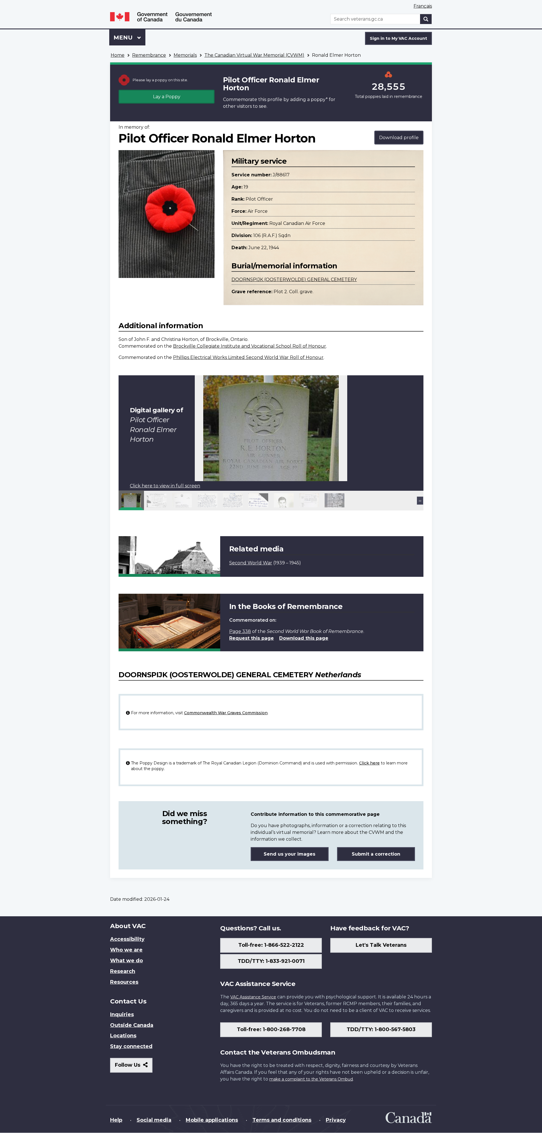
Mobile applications (212, 1120)
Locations (123, 1036)
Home (117, 55)
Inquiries (122, 1014)
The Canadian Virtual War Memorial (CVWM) (254, 55)
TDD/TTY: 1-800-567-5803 (381, 1029)
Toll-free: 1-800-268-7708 (271, 1029)
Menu (123, 37)
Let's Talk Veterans (381, 945)
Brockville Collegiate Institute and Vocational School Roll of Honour (249, 346)
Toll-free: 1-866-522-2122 (271, 945)
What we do (126, 960)
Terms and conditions (281, 1120)
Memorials (185, 55)
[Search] (426, 19)
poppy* (319, 99)
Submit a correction (376, 854)
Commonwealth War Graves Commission (226, 712)
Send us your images (289, 854)
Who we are (126, 950)
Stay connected (131, 1046)
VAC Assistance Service (253, 997)
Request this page (251, 638)
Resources (124, 982)
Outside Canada (131, 1025)
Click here (369, 763)
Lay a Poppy (166, 96)
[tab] (131, 500)
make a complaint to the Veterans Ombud (311, 1079)
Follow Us (133, 1067)
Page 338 (240, 631)
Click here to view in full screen (165, 485)
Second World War (250, 563)
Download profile (399, 137)
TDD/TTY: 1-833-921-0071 (271, 961)
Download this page (303, 638)
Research (122, 971)
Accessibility (127, 939)
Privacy (336, 1120)
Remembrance (149, 55)
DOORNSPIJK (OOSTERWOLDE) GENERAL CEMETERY (294, 279)
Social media (154, 1120)
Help (116, 1120)
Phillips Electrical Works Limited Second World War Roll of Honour (248, 357)
